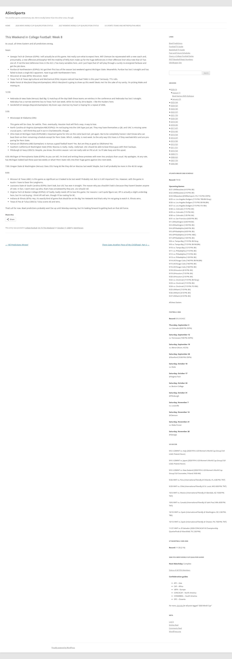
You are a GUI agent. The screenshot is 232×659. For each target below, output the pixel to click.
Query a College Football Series (181, 56)
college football (31, 228)
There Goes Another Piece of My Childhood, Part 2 (125, 244)
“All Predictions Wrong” (16, 244)
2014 (174, 138)
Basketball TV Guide (177, 50)
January (176, 99)
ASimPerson (78, 228)
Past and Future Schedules (179, 53)
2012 (174, 144)
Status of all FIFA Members (179, 570)
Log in (171, 622)
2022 (174, 112)
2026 (174, 89)
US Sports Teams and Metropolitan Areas (123, 25)
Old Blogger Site (175, 62)
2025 (174, 102)
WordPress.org (175, 631)
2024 (174, 105)
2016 (174, 131)
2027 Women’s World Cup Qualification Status (79, 25)
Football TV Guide (176, 46)
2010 (174, 151)
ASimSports (15, 12)
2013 (174, 141)
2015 (174, 134)
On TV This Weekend (46, 228)
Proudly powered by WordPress (63, 648)
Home (7, 25)
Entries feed (173, 625)
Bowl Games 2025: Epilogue (183, 96)
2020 (174, 118)
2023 (174, 109)
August (176, 93)
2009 (174, 154)
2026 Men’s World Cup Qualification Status (34, 25)
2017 (174, 128)
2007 (174, 160)
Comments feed (175, 628)
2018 (174, 125)
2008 (174, 157)
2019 (174, 122)
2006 (174, 163)
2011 (174, 147)
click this (180, 605)
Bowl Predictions (175, 43)
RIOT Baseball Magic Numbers (181, 59)
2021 (174, 115)
